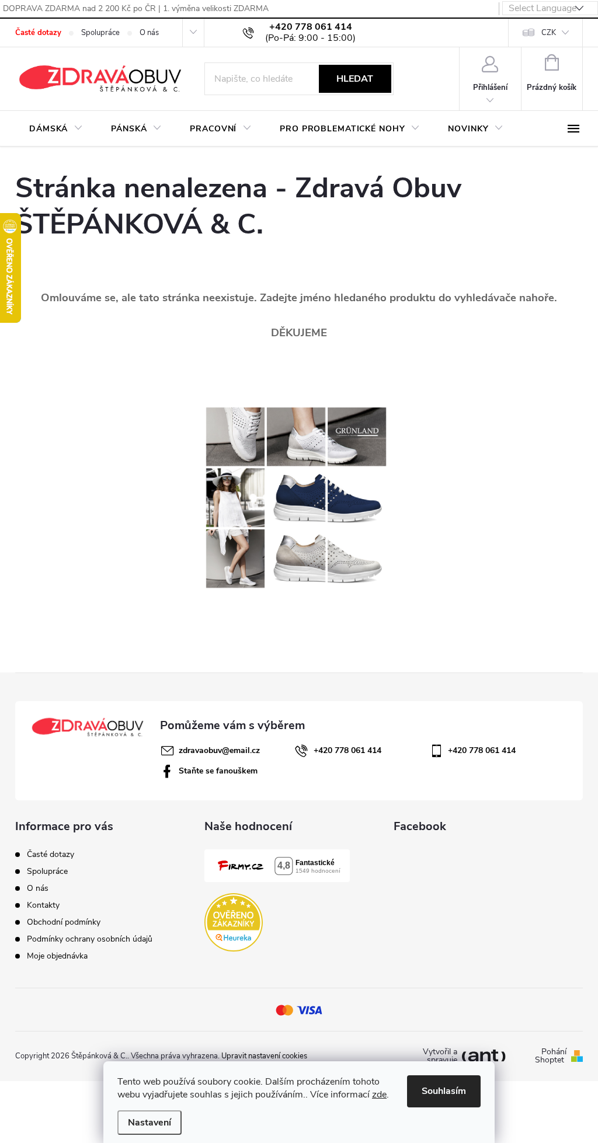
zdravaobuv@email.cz (219, 750)
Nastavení (149, 1122)
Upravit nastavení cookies (264, 1056)
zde (379, 1094)
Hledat (354, 78)
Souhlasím (444, 1091)
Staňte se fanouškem (218, 770)
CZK (548, 32)
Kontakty (43, 905)
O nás (149, 32)
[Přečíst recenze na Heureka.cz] (233, 922)
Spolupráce (100, 32)
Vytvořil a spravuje (440, 1056)
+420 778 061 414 (347, 750)
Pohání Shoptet (550, 1056)
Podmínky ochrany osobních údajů (89, 939)
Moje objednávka (57, 955)
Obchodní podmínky (63, 922)
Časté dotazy (38, 32)
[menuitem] (56, 129)
